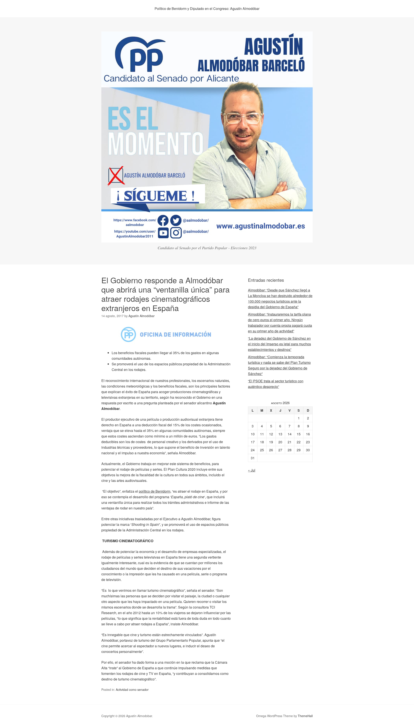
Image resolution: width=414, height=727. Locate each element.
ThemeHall (305, 716)
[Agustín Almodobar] (207, 239)
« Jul (251, 470)
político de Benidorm (154, 491)
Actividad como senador (132, 689)
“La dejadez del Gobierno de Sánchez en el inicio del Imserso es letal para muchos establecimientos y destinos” (279, 344)
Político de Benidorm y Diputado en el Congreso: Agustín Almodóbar (207, 8)
